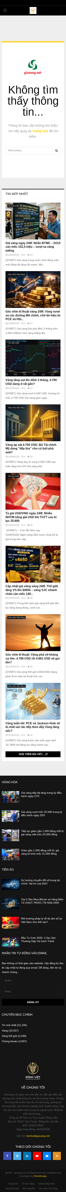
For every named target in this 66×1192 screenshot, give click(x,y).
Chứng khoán (10, 1041)
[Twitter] (17, 1156)
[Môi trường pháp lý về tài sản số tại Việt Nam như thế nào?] (10, 922)
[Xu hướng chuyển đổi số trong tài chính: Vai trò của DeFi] (10, 884)
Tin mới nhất (17, 194)
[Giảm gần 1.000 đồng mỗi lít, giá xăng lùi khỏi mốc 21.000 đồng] (10, 854)
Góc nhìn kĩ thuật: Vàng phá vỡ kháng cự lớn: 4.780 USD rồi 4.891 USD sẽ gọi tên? (33, 658)
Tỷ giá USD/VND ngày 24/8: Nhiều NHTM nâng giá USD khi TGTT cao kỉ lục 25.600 (31, 517)
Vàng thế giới (9, 1035)
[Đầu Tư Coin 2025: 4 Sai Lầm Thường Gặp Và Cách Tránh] (10, 942)
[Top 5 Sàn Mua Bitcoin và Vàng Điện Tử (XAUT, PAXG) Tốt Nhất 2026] (10, 903)
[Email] (47, 1156)
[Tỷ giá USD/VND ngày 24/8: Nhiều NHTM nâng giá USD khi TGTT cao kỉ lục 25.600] (33, 491)
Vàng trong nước (46, 1183)
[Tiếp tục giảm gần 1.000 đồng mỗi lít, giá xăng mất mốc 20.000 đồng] (10, 835)
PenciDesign (40, 1176)
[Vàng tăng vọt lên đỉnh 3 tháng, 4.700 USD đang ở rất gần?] (33, 358)
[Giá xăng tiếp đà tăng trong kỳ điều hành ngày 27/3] (10, 797)
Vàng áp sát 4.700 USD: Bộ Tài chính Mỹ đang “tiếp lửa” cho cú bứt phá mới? (31, 448)
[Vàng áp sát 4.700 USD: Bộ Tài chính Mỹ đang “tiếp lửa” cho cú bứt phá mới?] (33, 422)
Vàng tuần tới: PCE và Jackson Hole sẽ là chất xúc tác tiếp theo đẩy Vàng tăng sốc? (33, 727)
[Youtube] (37, 1156)
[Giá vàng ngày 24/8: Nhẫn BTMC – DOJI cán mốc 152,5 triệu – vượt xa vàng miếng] (33, 221)
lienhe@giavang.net (38, 1135)
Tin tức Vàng (28, 1183)
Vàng (10, 549)
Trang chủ (40, 131)
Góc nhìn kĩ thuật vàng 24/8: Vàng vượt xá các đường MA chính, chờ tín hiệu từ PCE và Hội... (33, 315)
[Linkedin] (27, 1156)
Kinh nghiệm (29, 1188)
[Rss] (57, 1156)
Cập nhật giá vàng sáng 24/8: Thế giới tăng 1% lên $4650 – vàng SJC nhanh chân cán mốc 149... (32, 590)
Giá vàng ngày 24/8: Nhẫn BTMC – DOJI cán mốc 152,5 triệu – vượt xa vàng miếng (33, 246)
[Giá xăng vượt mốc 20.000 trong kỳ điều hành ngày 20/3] (10, 816)
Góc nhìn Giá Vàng (16, 274)
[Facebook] (7, 1156)
